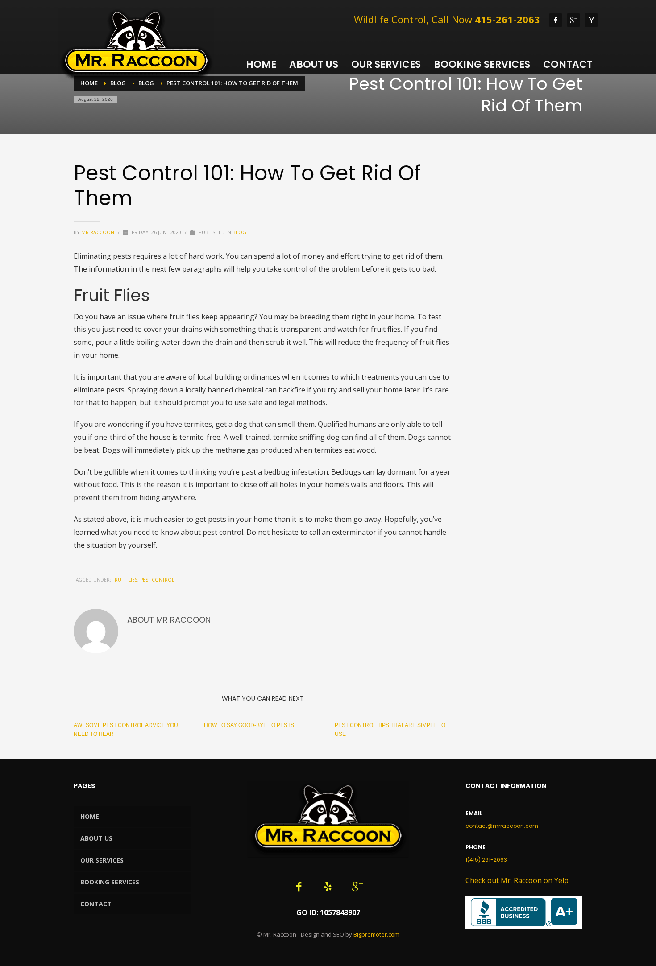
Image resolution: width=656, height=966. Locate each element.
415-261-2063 (507, 19)
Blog (239, 232)
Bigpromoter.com (376, 934)
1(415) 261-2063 (486, 859)
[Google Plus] (573, 20)
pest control (157, 580)
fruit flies (124, 580)
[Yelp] (591, 20)
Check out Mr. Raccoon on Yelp (517, 880)
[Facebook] (555, 20)
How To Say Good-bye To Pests (249, 725)
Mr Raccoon (98, 232)
